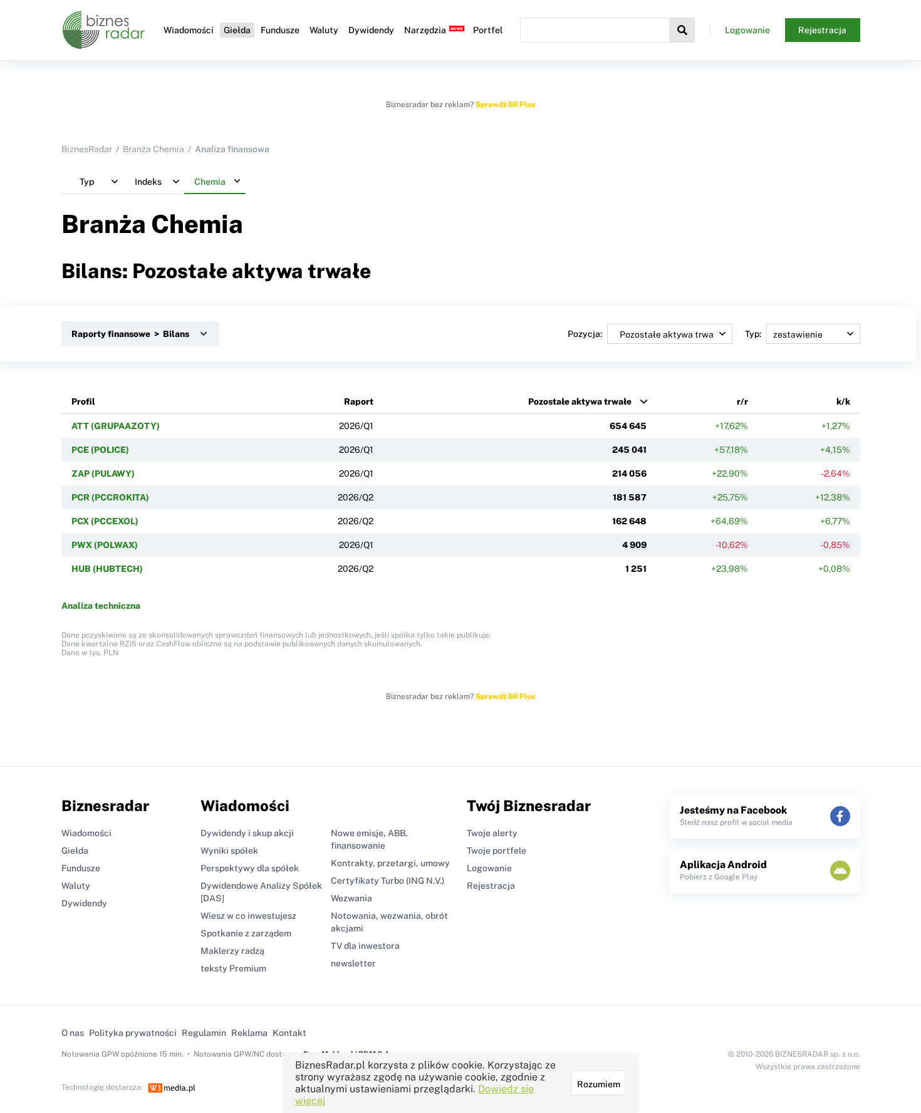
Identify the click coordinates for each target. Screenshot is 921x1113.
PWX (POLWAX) (104, 545)
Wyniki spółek (229, 851)
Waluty (324, 30)
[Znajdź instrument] (682, 30)
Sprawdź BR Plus (505, 104)
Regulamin (204, 1033)
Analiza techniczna (100, 606)
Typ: (753, 334)
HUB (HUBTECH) (107, 569)
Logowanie (747, 30)
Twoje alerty (492, 833)
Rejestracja (822, 30)
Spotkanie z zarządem (245, 933)
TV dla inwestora (365, 946)
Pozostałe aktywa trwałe (580, 401)
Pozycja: (585, 334)
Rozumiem (598, 1084)
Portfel (487, 30)
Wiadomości (189, 30)
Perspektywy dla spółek (249, 868)
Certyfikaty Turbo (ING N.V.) (387, 881)
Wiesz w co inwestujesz (248, 916)
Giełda (237, 30)
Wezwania (351, 898)
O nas (72, 1033)
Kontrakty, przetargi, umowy (390, 863)
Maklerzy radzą (232, 951)
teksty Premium (233, 968)
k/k (843, 401)
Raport (358, 401)
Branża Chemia (153, 149)
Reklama (249, 1033)
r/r (742, 401)
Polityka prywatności (133, 1033)
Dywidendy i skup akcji (247, 833)
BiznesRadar (86, 149)
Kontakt (289, 1033)
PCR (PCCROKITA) (110, 497)
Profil (83, 401)
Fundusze (280, 30)
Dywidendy (371, 30)
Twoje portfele (496, 851)
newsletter (353, 963)
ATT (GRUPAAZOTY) (115, 426)
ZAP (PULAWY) (103, 473)
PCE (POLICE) (100, 450)
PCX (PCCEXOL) (104, 521)
